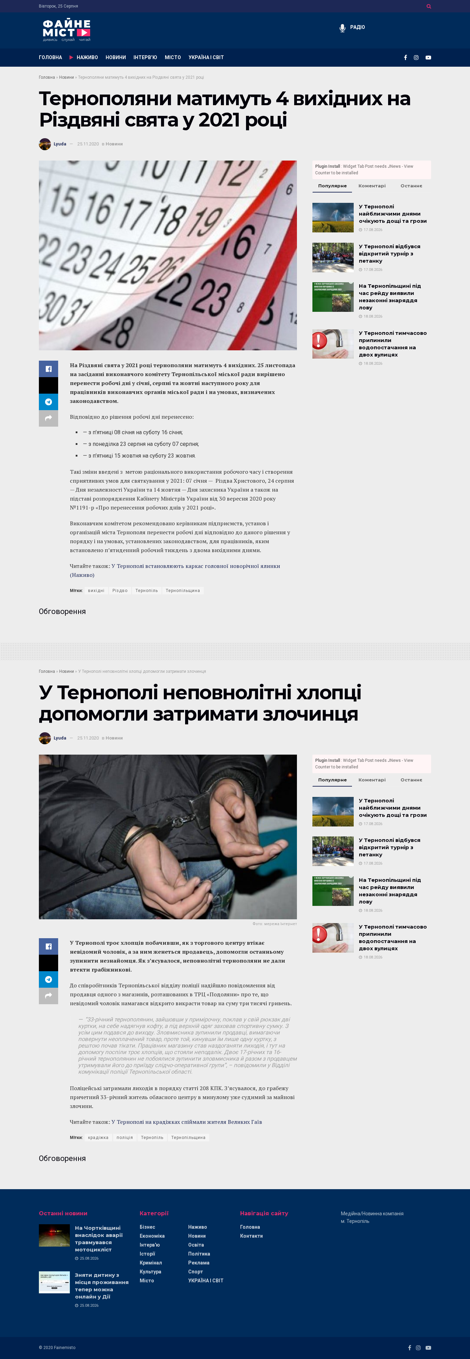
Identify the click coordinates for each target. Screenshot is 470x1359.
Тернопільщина (183, 590)
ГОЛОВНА (50, 57)
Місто (147, 1280)
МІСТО (173, 57)
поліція (125, 1137)
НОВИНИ (116, 57)
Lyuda (60, 143)
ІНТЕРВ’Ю (145, 57)
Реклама (199, 1262)
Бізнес (147, 1227)
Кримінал (151, 1262)
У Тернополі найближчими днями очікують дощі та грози (393, 213)
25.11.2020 (88, 143)
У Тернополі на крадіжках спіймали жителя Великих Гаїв (186, 1122)
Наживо (197, 1227)
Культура (150, 1271)
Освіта (196, 1245)
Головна (47, 77)
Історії (147, 1254)
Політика (199, 1254)
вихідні (96, 590)
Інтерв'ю (150, 1245)
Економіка (152, 1236)
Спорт (195, 1271)
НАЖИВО (87, 57)
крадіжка (98, 1137)
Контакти (251, 1236)
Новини (66, 77)
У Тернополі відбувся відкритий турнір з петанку (389, 253)
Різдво (120, 590)
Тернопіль (147, 590)
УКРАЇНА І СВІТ (206, 57)
